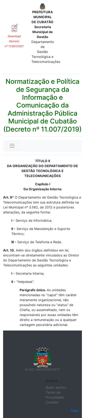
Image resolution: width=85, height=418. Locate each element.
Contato (52, 402)
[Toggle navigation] (12, 146)
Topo (75, 410)
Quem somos (56, 387)
